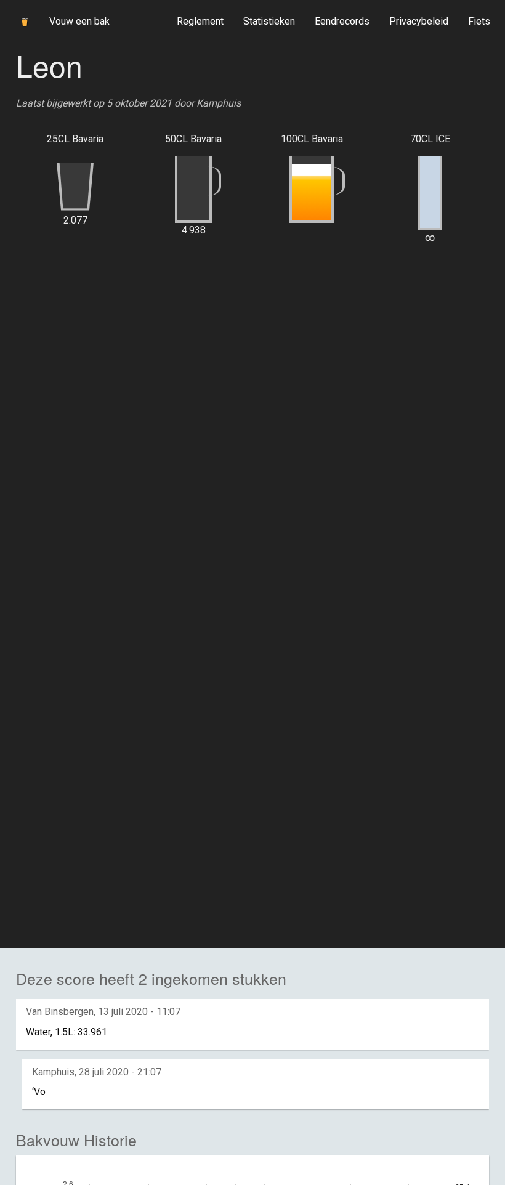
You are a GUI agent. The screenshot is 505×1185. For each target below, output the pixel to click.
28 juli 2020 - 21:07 (120, 1072)
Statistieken (269, 21)
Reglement (200, 21)
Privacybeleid (418, 21)
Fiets (479, 21)
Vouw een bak (79, 21)
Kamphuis (218, 103)
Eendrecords (342, 21)
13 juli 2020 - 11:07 (139, 1011)
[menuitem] (200, 21)
